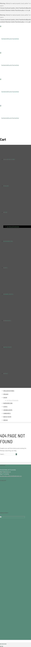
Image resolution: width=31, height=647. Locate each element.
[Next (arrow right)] (2, 646)
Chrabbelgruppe (8, 294)
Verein (5, 212)
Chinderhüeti (7, 320)
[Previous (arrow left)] (0, 646)
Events (5, 267)
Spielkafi (6, 185)
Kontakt (5, 373)
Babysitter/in (7, 347)
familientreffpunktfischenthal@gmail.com (11, 476)
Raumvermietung (8, 241)
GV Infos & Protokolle (13, 226)
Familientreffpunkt (9, 159)
